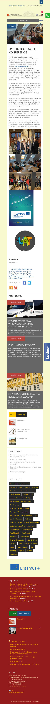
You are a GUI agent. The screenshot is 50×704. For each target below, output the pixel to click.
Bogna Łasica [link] (14, 491)
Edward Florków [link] (28, 494)
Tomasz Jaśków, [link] (29, 277)
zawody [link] (29, 551)
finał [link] (22, 498)
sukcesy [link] (34, 544)
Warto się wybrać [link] (19, 641)
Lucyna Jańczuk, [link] (26, 273)
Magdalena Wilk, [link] (14, 275)
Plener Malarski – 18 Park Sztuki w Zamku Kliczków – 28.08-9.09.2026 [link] (23, 653)
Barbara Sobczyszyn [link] (31, 487)
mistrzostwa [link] (31, 526)
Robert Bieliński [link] (32, 540)
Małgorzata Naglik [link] (16, 522)
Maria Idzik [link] (28, 519)
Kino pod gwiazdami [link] (16, 661)
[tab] (12, 414)
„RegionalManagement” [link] (22, 66)
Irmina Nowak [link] (14, 501)
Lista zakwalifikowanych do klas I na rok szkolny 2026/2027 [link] (25, 468)
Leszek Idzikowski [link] (26, 515)
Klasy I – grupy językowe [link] (18, 460)
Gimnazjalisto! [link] (22, 438)
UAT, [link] (10, 279)
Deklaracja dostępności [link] (16, 692)
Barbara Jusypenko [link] (16, 487)
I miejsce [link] (29, 498)
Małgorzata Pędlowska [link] (31, 522)
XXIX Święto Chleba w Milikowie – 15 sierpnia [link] (24, 664)
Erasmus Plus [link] (14, 498)
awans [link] (27, 484)
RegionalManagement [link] (17, 540)
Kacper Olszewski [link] (27, 501)
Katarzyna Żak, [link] (17, 269)
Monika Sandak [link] (27, 529)
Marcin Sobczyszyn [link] (16, 519)
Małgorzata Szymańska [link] (17, 526)
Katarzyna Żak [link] (14, 512)
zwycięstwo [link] (13, 554)
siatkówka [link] (13, 544)
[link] (41, 2)
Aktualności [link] (21, 5)
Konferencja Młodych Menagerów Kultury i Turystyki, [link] (20, 272)
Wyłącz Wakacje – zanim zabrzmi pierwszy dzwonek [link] (24, 645)
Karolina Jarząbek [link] (15, 505)
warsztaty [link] (13, 551)
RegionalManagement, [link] (16, 277)
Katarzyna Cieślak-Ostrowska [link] (19, 508)
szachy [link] (12, 547)
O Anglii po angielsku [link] (24, 628)
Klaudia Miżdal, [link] (27, 269)
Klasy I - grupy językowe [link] (21, 345)
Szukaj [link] (41, 20)
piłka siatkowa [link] (24, 537)
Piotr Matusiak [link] (26, 533)
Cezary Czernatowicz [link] (28, 491)
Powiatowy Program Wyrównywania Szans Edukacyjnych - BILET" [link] (20, 324)
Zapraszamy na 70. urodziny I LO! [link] (23, 430)
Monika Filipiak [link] (14, 529)
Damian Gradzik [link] (15, 494)
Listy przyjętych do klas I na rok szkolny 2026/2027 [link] (24, 395)
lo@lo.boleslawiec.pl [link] (19, 687)
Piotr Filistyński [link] (14, 533)
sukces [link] (27, 544)
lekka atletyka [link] (14, 515)
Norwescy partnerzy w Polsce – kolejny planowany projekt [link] (22, 658)
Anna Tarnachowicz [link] (16, 484)
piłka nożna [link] (13, 537)
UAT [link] (32, 547)
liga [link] (36, 515)
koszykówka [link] (25, 512)
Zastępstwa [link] (21, 420)
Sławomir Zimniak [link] (22, 547)
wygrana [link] (21, 551)
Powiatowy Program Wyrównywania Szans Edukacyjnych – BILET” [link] (24, 456)
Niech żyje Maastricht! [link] (17, 649)
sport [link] (20, 544)
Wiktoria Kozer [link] (17, 279)
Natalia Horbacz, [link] (25, 275)
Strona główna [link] (13, 5)
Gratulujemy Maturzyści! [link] (18, 472)
